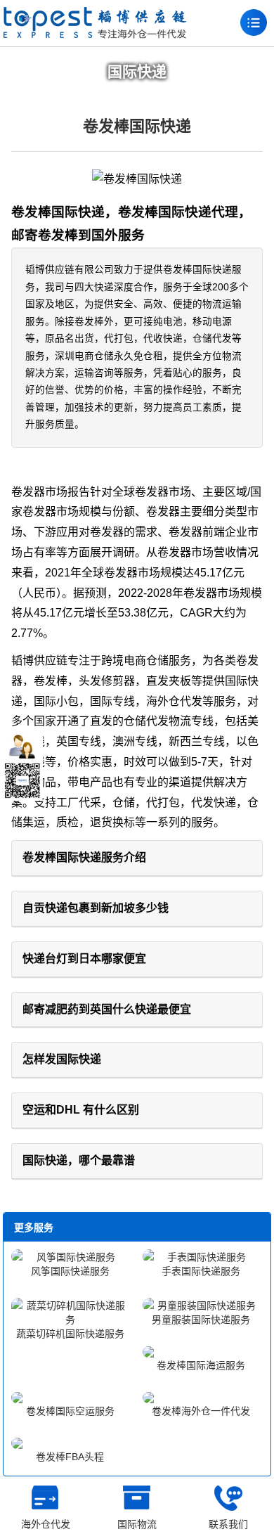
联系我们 (228, 1524)
